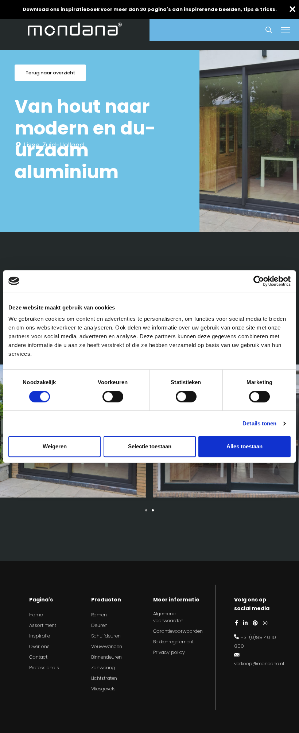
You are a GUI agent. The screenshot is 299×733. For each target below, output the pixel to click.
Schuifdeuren (106, 635)
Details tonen (259, 423)
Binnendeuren (106, 657)
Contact (38, 657)
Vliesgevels (103, 688)
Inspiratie (39, 635)
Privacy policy (169, 652)
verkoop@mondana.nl (259, 663)
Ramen (99, 614)
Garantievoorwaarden (178, 631)
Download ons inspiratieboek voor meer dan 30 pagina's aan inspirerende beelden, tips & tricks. (150, 9)
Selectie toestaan (149, 446)
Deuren (99, 625)
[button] (146, 510)
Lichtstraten (104, 678)
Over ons (39, 646)
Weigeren (55, 446)
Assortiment (42, 625)
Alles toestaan (244, 446)
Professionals (44, 667)
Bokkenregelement (173, 641)
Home (36, 614)
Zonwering (103, 667)
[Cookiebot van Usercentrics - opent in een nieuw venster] (259, 281)
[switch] (112, 396)
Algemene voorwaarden (168, 617)
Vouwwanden (106, 646)
